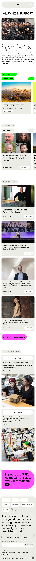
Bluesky (15, 500)
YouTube (24, 500)
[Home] (14, 536)
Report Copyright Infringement (9, 552)
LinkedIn (5, 505)
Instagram (15, 505)
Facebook (6, 500)
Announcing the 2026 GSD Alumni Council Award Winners (15, 158)
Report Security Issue (23, 552)
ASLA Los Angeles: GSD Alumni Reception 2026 (14, 105)
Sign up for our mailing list (9, 541)
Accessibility (12, 550)
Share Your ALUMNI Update (14, 337)
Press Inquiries (27, 505)
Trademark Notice (6, 554)
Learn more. (6, 424)
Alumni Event (8, 111)
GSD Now (5, 509)
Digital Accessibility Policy (23, 550)
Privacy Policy (5, 550)
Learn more (6, 370)
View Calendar (8, 79)
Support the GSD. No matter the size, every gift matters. (18, 479)
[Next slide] (32, 78)
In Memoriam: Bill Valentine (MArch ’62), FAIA (15, 211)
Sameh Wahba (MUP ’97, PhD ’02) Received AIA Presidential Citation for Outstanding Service (16, 247)
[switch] (13, 509)
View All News (7, 130)
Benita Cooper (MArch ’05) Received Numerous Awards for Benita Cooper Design (15, 322)
